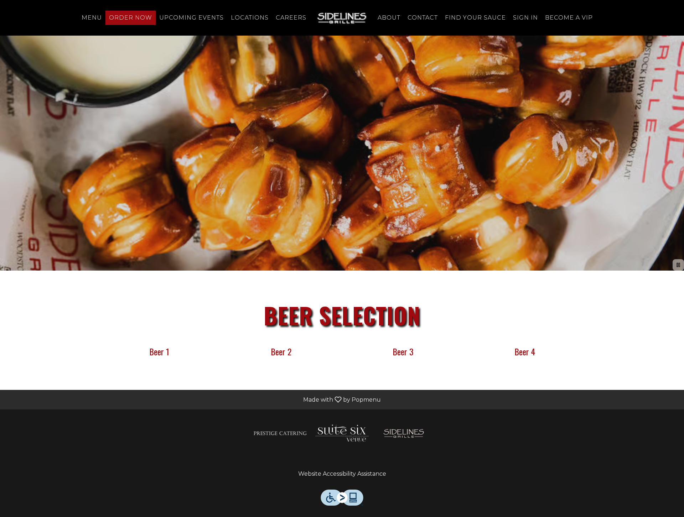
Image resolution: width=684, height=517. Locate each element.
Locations (250, 17)
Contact (423, 17)
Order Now (130, 17)
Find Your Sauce (475, 17)
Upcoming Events (191, 17)
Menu (92, 17)
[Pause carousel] (678, 265)
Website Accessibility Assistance (342, 473)
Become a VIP (569, 17)
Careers (291, 17)
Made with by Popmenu (193, 399)
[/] (280, 432)
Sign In (525, 17)
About (389, 17)
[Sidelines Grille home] (342, 18)
